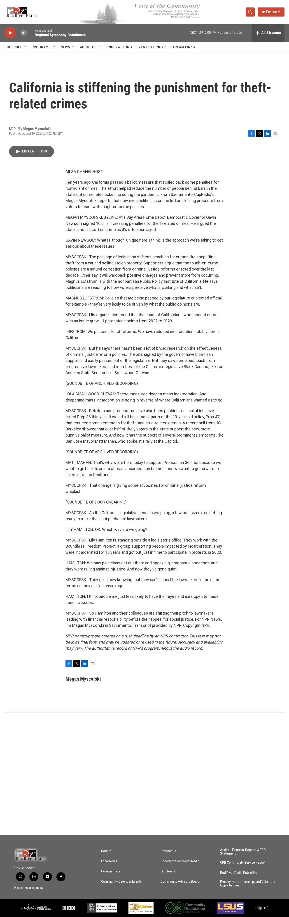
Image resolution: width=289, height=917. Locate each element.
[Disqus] (144, 773)
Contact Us (168, 851)
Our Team (168, 871)
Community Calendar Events (121, 881)
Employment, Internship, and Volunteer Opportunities (247, 883)
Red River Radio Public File (238, 872)
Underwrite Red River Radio (180, 861)
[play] (10, 33)
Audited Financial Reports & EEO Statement (243, 851)
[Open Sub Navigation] (25, 47)
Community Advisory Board (180, 881)
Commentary (110, 871)
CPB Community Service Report (242, 862)
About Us (88, 47)
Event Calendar (151, 47)
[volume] (24, 33)
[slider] (31, 32)
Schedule (13, 47)
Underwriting (119, 47)
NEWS (65, 47)
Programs (41, 47)
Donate (273, 12)
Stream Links (182, 47)
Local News (109, 861)
